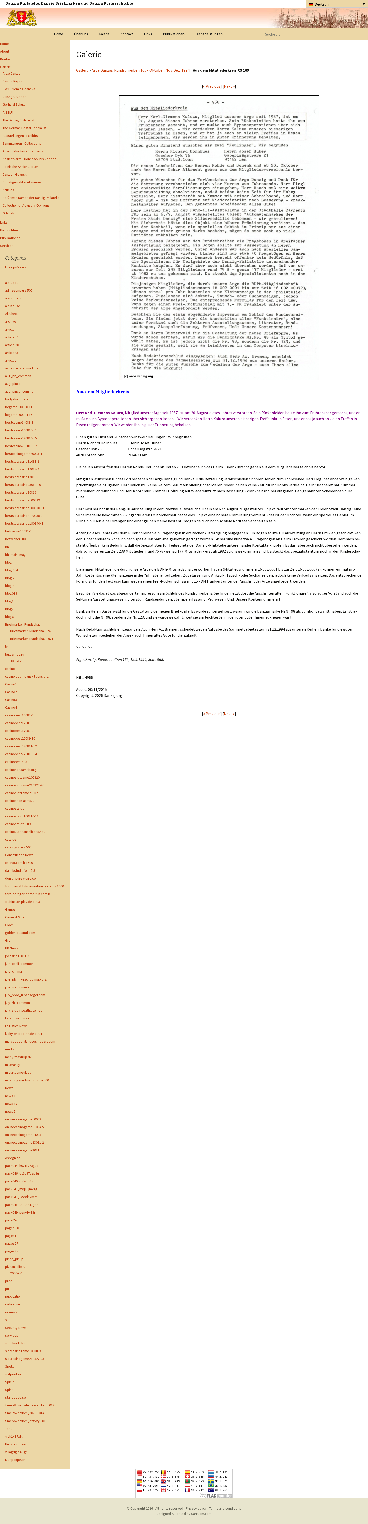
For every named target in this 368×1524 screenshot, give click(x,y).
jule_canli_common (19, 963)
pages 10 (12, 1228)
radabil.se (12, 1304)
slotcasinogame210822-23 (24, 1358)
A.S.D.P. (8, 112)
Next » (229, 86)
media (9, 1049)
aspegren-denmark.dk (21, 368)
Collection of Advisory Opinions (26, 205)
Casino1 (11, 684)
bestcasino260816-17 (21, 446)
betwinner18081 (17, 539)
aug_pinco (13, 383)
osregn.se (12, 1158)
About (4, 51)
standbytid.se (15, 1397)
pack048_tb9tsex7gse (21, 1204)
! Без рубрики (16, 267)
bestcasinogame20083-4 (23, 453)
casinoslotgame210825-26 (24, 785)
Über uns (81, 34)
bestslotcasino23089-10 (23, 484)
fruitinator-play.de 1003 (22, 901)
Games (10, 909)
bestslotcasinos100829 (22, 500)
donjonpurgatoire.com (22, 878)
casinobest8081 (17, 761)
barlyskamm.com (18, 399)
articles (10, 360)
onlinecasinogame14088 (23, 1134)
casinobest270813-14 (21, 754)
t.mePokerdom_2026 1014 (24, 1413)
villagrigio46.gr (16, 1452)
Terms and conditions (225, 1508)
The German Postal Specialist (24, 128)
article (10, 329)
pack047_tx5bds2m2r (21, 1196)
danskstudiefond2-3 (20, 870)
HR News (11, 948)
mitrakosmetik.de (18, 1072)
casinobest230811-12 (21, 746)
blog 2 (9, 578)
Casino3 (11, 699)
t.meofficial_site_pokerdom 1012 (29, 1405)
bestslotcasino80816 (20, 492)
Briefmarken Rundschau (23, 624)
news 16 (11, 1096)
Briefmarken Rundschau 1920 (31, 631)
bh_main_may (15, 554)
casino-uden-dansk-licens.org (27, 676)
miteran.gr (13, 1064)
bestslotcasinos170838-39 (24, 515)
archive (10, 321)
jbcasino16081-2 (17, 956)
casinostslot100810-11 (22, 816)
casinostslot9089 (18, 824)
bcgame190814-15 (18, 414)
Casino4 (11, 707)
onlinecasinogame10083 (23, 1119)
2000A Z (16, 1273)
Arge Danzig (12, 73)
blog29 (10, 609)
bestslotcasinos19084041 (24, 523)
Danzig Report (13, 81)
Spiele (10, 1382)
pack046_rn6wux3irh (20, 1181)
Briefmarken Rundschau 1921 (31, 638)
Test (8, 1428)
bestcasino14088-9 (19, 422)
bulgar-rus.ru (14, 654)
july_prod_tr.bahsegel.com (25, 995)
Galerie (104, 34)
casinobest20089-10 (20, 738)
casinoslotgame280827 (22, 793)
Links (148, 34)
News (9, 1088)
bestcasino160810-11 (21, 430)
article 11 (12, 337)
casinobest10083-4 (19, 715)
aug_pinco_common (20, 391)
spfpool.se (13, 1374)
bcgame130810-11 (18, 407)
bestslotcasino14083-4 (22, 469)
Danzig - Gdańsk (15, 174)
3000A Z (16, 661)
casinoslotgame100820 (22, 777)
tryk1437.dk (14, 1436)
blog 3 (9, 585)
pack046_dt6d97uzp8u (22, 1173)
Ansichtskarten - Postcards (23, 151)
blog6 (9, 616)
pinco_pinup (14, 1259)
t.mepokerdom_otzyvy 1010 (26, 1421)
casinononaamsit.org (20, 769)
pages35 (11, 1251)
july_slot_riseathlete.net (23, 1010)
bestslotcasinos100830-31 (24, 508)
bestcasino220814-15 (21, 438)
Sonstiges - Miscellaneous (22, 182)
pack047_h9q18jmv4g (21, 1189)
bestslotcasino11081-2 (22, 461)
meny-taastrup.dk (18, 1057)
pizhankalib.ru (15, 1266)
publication (13, 1296)
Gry (7, 940)
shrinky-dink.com (17, 1343)
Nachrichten (9, 230)
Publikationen (174, 34)
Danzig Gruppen (14, 96)
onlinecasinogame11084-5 (24, 1127)
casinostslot (14, 808)
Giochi (9, 925)
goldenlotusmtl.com (20, 932)
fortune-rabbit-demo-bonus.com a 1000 (34, 886)
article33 (11, 352)
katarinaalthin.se (17, 1018)
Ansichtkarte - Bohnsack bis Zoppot (29, 159)
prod (8, 1281)
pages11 (11, 1235)
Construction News (19, 855)
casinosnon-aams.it (19, 800)
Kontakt (126, 34)
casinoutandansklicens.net (25, 831)
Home (58, 34)
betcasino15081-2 (18, 531)
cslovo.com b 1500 (19, 862)
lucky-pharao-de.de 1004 (23, 1033)
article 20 (12, 345)
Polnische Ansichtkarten (21, 166)
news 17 (11, 1103)
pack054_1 (13, 1220)
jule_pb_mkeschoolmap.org (26, 979)
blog (8, 562)
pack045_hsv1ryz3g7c (21, 1165)
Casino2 (11, 692)
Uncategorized (16, 1444)
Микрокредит (16, 1459)
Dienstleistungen (209, 34)
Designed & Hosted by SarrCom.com (184, 1513)
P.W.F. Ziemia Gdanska (19, 89)
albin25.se (12, 306)
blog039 (11, 593)
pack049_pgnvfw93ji (20, 1212)
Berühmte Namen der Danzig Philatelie (31, 197)
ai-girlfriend (13, 298)
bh (7, 547)
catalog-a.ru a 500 (18, 847)
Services (6, 245)
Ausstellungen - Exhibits (20, 135)
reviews (11, 1312)
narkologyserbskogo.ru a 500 (27, 1080)
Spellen (10, 1366)
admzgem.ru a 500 (18, 290)
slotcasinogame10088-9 (23, 1351)
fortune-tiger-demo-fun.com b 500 (30, 894)
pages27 (11, 1243)
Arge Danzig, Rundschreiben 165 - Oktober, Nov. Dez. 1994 (141, 70)
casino (10, 668)
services (11, 1335)
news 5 (10, 1111)
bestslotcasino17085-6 (22, 477)
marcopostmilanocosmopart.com (30, 1041)
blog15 (10, 601)
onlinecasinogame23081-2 (24, 1142)
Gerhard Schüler (15, 104)
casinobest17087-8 (19, 730)
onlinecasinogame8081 (22, 1150)
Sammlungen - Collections (22, 143)
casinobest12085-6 (19, 723)
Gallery (82, 70)
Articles (8, 190)
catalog (10, 839)
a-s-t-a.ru (11, 282)
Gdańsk (8, 213)
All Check (12, 313)
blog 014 (11, 570)
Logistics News (16, 1026)
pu (7, 1288)
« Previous (211, 86)
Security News (16, 1327)
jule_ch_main (14, 971)
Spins (9, 1389)
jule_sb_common (18, 987)
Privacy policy (196, 1508)
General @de (15, 917)
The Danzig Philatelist (18, 120)
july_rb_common (17, 1002)
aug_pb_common (18, 376)
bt (6, 646)
